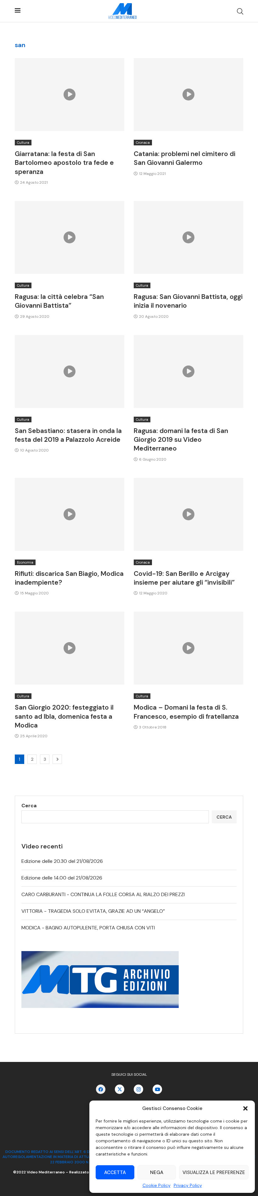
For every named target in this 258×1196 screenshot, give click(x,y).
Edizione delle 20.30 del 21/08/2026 (62, 861)
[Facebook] (100, 1089)
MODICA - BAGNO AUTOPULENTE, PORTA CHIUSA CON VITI (88, 927)
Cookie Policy (157, 1185)
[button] (245, 1108)
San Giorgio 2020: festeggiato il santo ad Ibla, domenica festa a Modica (64, 716)
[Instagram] (138, 1089)
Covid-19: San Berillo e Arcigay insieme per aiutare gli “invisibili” (184, 578)
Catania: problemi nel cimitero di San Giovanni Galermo (184, 158)
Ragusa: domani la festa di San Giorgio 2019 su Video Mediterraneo (181, 439)
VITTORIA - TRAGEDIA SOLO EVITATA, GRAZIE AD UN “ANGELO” (93, 911)
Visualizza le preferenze (213, 1172)
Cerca (28, 805)
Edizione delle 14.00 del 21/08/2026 (61, 877)
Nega (156, 1172)
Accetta (115, 1172)
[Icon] (69, 94)
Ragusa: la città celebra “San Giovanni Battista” (59, 301)
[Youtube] (157, 1089)
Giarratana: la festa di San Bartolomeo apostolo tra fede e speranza (64, 162)
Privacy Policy (188, 1185)
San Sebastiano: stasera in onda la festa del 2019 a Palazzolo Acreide (68, 435)
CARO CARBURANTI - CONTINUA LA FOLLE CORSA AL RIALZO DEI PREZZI (103, 894)
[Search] (240, 11)
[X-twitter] (119, 1089)
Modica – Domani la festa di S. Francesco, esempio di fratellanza (186, 712)
